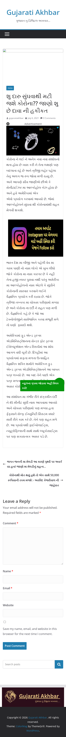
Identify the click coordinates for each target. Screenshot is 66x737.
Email (7, 588)
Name (8, 571)
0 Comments (49, 118)
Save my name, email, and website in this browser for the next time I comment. (30, 631)
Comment (10, 523)
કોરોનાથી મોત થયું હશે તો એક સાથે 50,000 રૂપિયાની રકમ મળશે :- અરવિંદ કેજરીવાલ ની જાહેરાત (33, 480)
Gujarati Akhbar (33, 12)
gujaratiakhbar (16, 118)
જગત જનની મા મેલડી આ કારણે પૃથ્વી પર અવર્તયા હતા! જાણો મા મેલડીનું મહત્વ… (34, 464)
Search (59, 664)
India (10, 88)
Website (8, 605)
